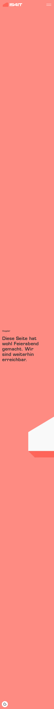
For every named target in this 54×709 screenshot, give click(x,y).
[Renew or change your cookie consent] (5, 704)
